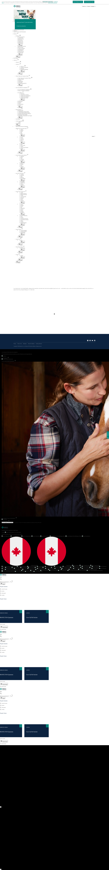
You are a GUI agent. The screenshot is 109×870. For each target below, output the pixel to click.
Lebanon (22, 139)
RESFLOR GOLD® (22, 46)
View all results (4, 627)
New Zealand (22, 178)
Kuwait (58, 567)
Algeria (21, 129)
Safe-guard (4, 593)
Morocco (22, 140)
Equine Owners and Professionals (20, 31)
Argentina (22, 156)
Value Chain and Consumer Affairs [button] (22, 76)
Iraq (21, 132)
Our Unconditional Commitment (24, 89)
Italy (21, 207)
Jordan (21, 136)
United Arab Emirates (24, 147)
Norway (21, 209)
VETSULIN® (20, 52)
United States (22, 232)
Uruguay (22, 166)
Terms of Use (19, 343)
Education (22, 68)
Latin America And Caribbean (21, 155)
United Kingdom (23, 222)
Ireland (21, 206)
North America (18, 229)
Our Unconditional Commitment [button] (22, 87)
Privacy (15, 343)
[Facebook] (90, 340)
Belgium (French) (23, 194)
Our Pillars (22, 93)
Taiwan (21, 183)
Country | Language (90, 6)
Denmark (22, 197)
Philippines (22, 181)
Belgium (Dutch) (23, 193)
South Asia (18, 239)
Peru (21, 165)
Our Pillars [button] (20, 92)
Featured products (21, 36)
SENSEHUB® (21, 49)
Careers (17, 123)
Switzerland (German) (24, 219)
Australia (22, 174)
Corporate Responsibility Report (24, 112)
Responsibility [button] (18, 109)
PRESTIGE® (20, 43)
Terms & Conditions (31, 343)
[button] (108, 435)
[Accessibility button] (93, 346)
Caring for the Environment (25, 95)
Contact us (84, 6)
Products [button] (15, 33)
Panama (21, 164)
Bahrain (21, 130)
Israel (21, 133)
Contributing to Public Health (23, 111)
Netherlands (22, 208)
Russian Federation (23, 215)
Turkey (21, 220)
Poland (21, 210)
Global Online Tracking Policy (48, 1)
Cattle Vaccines (4, 589)
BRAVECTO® (21, 38)
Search (93, 136)
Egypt (21, 131)
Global (17, 254)
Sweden (21, 217)
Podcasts (19, 80)
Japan (21, 176)
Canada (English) (23, 230)
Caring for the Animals (24, 94)
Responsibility (20, 110)
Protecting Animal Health (22, 114)
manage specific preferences (52, 2)
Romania (22, 212)
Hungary (22, 205)
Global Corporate (19, 121)
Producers (15, 30)
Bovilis (3, 591)
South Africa (22, 247)
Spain (21, 216)
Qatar (21, 144)
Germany (22, 200)
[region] (54, 2)
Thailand (22, 184)
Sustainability (20, 81)
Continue (3, 532)
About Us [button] (15, 60)
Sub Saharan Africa (19, 246)
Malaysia (22, 177)
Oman (21, 141)
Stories (19, 103)
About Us (17, 62)
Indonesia (22, 175)
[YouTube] (92, 340)
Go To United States (17, 532)
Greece (21, 204)
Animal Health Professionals (19, 29)
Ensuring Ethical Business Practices (24, 113)
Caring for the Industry (24, 96)
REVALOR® (20, 47)
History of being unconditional (23, 90)
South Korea (22, 182)
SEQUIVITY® (21, 51)
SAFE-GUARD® (21, 48)
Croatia (21, 195)
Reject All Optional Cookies (77, 1)
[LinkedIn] (94, 340)
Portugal (21, 211)
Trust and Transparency (22, 83)
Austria (21, 192)
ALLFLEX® (20, 37)
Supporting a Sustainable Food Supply (25, 115)
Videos (19, 105)
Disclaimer (25, 343)
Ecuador (21, 160)
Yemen (21, 148)
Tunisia (21, 146)
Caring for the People (24, 97)
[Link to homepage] (18, 338)
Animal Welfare (21, 79)
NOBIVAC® (20, 42)
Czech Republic (23, 196)
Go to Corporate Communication (7, 522)
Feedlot (3, 595)
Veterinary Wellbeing (24, 69)
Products (17, 35)
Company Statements (24, 67)
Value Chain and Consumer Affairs (24, 78)
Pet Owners (16, 58)
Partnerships (20, 101)
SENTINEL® (20, 50)
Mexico (21, 163)
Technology (20, 82)
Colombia (22, 159)
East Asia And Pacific (20, 173)
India (21, 240)
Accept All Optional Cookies (89, 1)
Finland (21, 198)
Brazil (21, 157)
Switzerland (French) (24, 218)
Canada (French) (23, 231)
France (21, 199)
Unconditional (20, 104)
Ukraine (21, 221)
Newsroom (18, 119)
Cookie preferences (39, 343)
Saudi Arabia (22, 145)
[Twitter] (87, 340)
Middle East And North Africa (21, 128)
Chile (21, 158)
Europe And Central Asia (20, 191)
